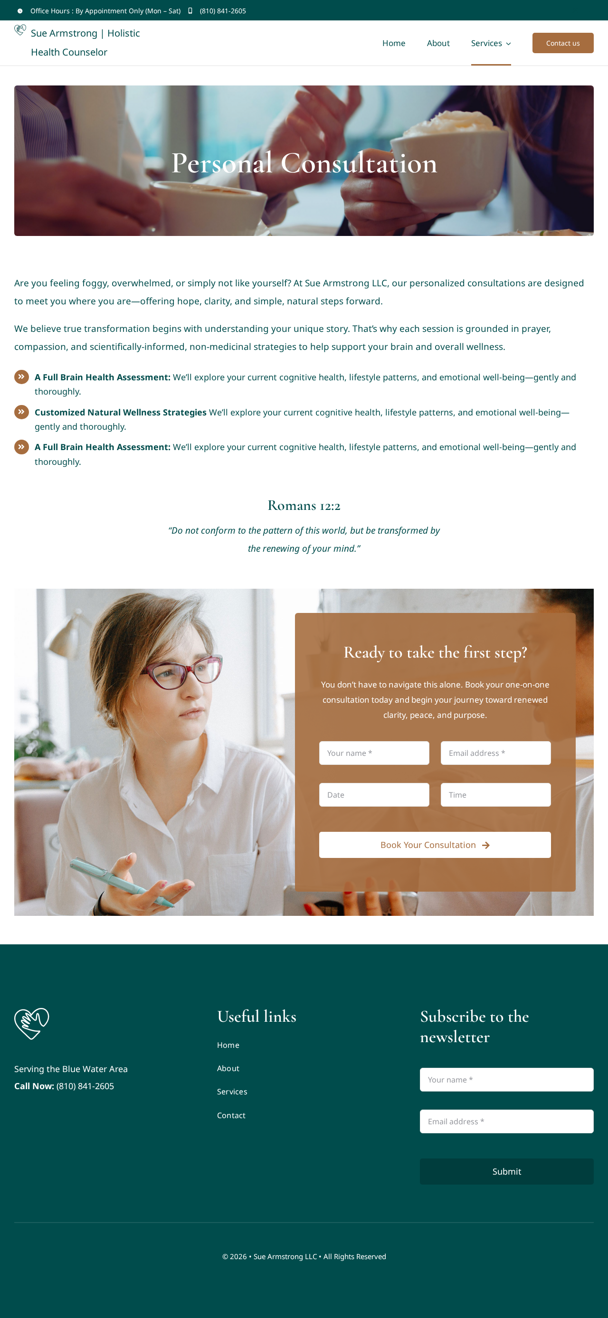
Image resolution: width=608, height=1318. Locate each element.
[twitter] (575, 11)
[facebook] (559, 11)
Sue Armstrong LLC (285, 1256)
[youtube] (591, 11)
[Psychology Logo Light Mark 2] (31, 1010)
